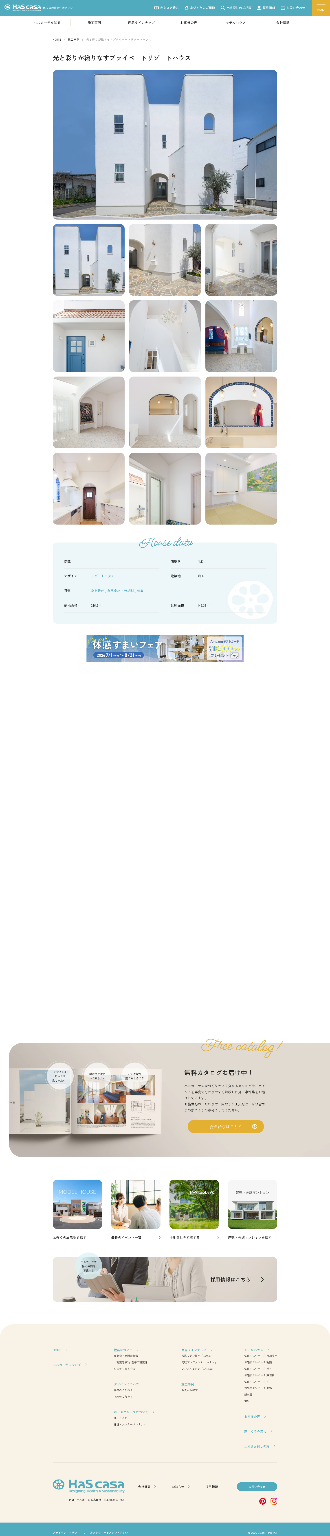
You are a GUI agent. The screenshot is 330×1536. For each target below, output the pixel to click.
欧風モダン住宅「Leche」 (197, 1355)
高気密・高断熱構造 (126, 1355)
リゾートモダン (102, 575)
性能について (123, 1350)
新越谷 (248, 1394)
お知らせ (178, 1486)
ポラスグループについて (131, 1412)
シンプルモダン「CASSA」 (198, 1368)
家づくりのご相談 (202, 7)
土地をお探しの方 (256, 1446)
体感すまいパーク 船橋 (258, 1388)
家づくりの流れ (255, 1431)
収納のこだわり (123, 1396)
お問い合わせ (295, 7)
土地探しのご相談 (238, 7)
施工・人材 (120, 1418)
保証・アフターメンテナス (130, 1424)
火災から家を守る (124, 1368)
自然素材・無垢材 (121, 590)
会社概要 (144, 1486)
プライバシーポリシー (66, 1532)
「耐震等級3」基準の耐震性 (130, 1362)
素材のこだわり (123, 1390)
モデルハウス (236, 22)
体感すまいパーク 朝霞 (258, 1362)
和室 (140, 590)
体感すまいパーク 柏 (256, 1381)
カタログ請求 (169, 7)
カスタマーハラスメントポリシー (110, 1532)
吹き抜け (98, 590)
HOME (57, 1350)
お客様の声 (188, 22)
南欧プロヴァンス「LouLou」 (199, 1362)
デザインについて (126, 1384)
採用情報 (269, 7)
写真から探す (189, 1390)
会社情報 (283, 22)
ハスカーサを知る (47, 22)
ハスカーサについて (67, 1364)
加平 (247, 1401)
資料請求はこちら (226, 1126)
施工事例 (94, 22)
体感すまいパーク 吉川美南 (260, 1355)
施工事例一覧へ (165, 1016)
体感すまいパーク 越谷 (258, 1368)
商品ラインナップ (141, 22)
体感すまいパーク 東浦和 (259, 1375)
